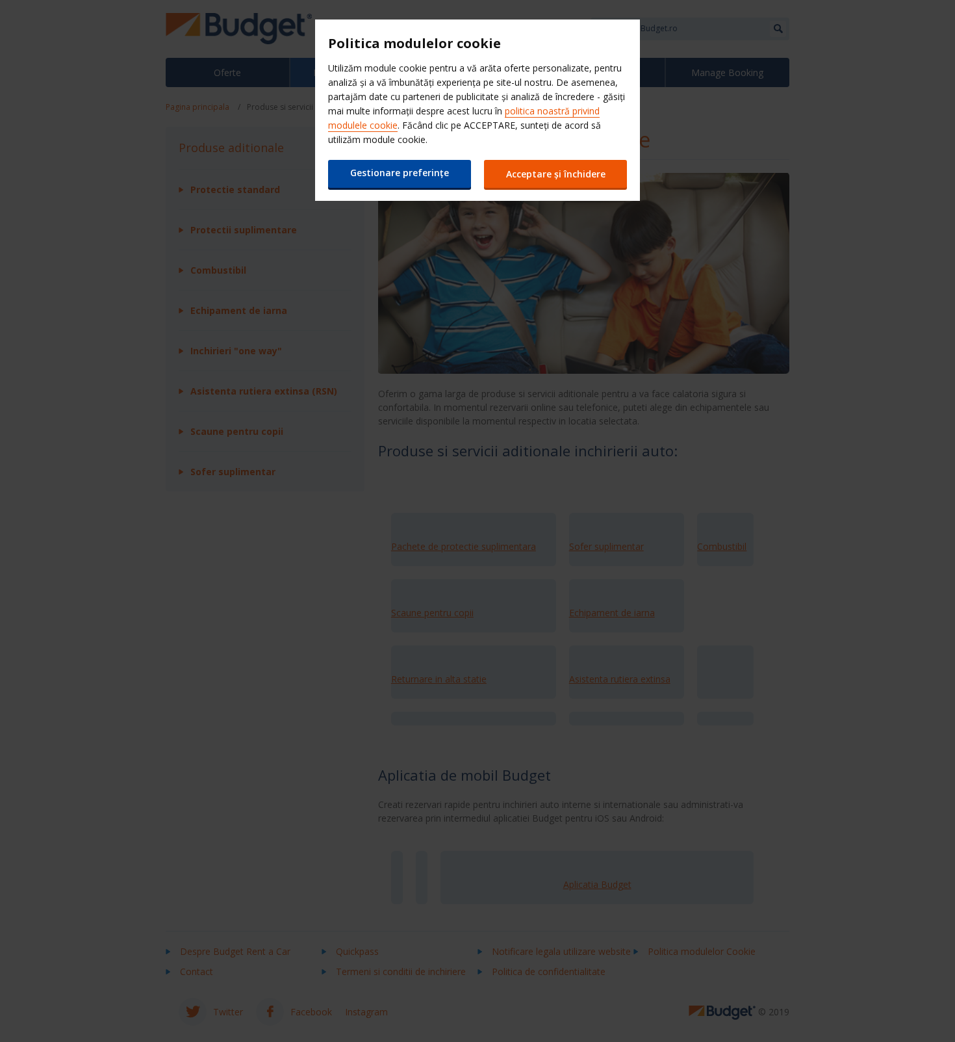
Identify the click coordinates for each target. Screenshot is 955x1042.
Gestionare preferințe (399, 172)
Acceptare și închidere (555, 174)
